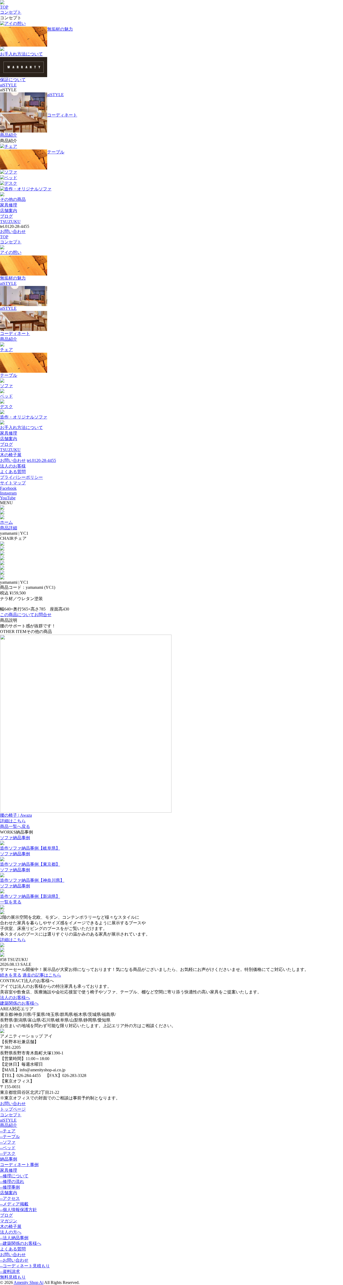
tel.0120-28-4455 (41, 460)
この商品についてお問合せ (25, 614)
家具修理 (8, 205)
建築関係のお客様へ (19, 1003)
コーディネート (62, 115)
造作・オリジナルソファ (27, 189)
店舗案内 (8, 210)
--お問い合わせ (14, 1260)
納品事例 (8, 1159)
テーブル (55, 152)
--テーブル (10, 1136)
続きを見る (10, 975)
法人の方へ (10, 1232)
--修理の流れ (12, 1181)
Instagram (8, 493)
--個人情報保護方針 (18, 1209)
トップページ (13, 1109)
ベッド (10, 177)
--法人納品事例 (14, 1237)
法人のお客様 (13, 466)
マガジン (8, 1221)
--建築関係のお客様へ (20, 1243)
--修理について (14, 1176)
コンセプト (10, 12)
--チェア (8, 1131)
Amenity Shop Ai (28, 1282)
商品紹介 (8, 135)
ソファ (10, 172)
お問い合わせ (13, 231)
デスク (10, 183)
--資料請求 (10, 1271)
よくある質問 (13, 471)
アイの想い (15, 23)
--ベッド (8, 1147)
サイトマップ (13, 483)
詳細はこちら (13, 939)
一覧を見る (10, 902)
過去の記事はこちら (42, 975)
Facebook (8, 488)
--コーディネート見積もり (25, 1266)
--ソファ (8, 1142)
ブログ (6, 216)
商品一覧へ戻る (15, 826)
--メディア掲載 (14, 1204)
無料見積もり (13, 1277)
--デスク (8, 1153)
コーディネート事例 (19, 1164)
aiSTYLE (8, 85)
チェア (10, 146)
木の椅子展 (10, 455)
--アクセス (10, 1198)
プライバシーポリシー (21, 477)
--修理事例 (10, 1187)
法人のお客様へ (15, 997)
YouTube (8, 498)
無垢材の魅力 (60, 29)
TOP (4, 7)
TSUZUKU (10, 221)
